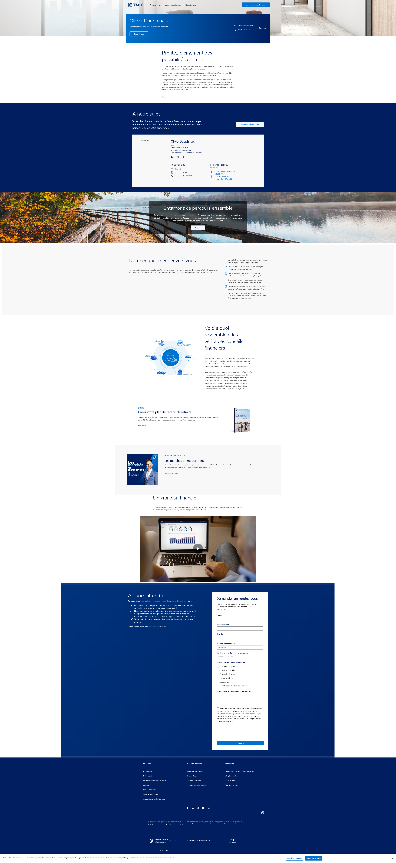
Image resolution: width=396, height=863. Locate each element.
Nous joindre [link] (190, 5)
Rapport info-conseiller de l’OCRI (198, 840)
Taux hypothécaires (194, 780)
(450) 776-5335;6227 (183, 176)
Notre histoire (148, 776)
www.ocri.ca (163, 850)
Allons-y (198, 228)
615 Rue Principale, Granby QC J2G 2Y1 (224, 172)
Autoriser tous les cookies (313, 858)
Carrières (146, 785)
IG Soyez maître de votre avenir (154, 780)
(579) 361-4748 (181, 172)
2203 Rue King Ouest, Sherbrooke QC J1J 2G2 (223, 177)
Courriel (178, 169)
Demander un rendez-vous (249, 124)
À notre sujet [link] (155, 5)
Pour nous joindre (231, 785)
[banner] (136, 5)
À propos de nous (149, 771)
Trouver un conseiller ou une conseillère (239, 771)
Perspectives (192, 776)
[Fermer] (392, 858)
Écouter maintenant (171, 473)
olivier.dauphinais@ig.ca (246, 25)
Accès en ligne (230, 780)
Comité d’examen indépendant (154, 799)
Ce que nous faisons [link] (173, 5)
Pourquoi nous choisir (195, 771)
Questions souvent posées (197, 785)
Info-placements (231, 776)
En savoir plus (139, 34)
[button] (256, 4)
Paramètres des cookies (294, 858)
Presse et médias (149, 790)
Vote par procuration (150, 794)
